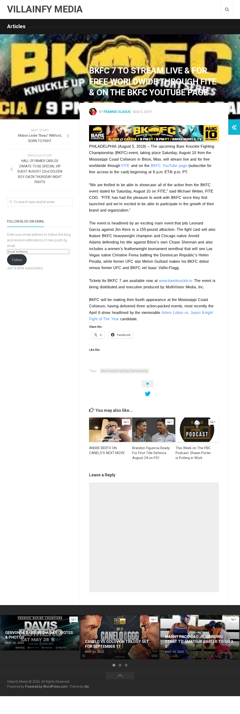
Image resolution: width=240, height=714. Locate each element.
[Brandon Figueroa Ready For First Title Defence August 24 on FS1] (153, 429)
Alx (86, 686)
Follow (17, 260)
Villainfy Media (45, 9)
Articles (16, 26)
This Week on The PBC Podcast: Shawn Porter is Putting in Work (193, 453)
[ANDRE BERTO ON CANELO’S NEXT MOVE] (110, 429)
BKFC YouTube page (169, 166)
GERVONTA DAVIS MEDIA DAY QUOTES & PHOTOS (34, 620)
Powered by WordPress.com (46, 686)
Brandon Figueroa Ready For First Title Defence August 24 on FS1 (151, 453)
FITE (125, 166)
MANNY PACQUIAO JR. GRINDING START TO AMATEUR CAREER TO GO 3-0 (197, 620)
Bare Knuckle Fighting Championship (124, 371)
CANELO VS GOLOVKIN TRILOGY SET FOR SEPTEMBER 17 (114, 620)
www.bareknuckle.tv (175, 281)
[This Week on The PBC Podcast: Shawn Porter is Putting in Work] (197, 429)
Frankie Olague (117, 112)
